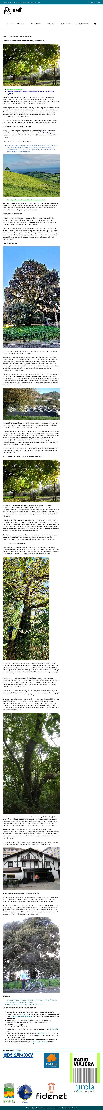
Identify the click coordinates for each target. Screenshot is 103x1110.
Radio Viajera (41, 1033)
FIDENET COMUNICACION (39, 1042)
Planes (18, 1050)
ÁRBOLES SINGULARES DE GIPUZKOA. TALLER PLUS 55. (25, 1004)
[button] (95, 24)
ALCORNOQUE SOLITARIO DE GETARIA (20, 1002)
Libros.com (22, 1014)
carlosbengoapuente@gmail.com (29, 2)
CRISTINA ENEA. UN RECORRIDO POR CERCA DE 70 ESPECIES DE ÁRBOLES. (32, 1000)
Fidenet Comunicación (69, 1108)
